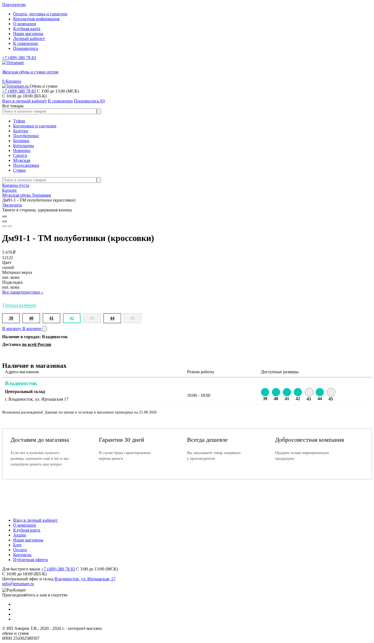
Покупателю (14, 4)
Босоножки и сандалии (34, 126)
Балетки (20, 130)
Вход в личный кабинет (35, 520)
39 (11, 318)
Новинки (21, 150)
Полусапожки (26, 165)
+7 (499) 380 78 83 (19, 57)
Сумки (19, 170)
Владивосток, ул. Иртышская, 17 (85, 578)
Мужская (21, 160)
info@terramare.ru (18, 583)
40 (31, 318)
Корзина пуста (15, 185)
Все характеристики (22, 292)
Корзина (11, 81)
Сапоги (20, 155)
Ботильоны (23, 145)
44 (112, 318)
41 (51, 318)
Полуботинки (26, 135)
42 (72, 318)
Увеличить (12, 205)
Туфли (19, 121)
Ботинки (21, 140)
